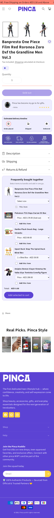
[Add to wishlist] (49, 41)
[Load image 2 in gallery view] (27, 29)
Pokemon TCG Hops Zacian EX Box (30, 213)
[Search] (43, 8)
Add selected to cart (18, 295)
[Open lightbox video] (6, 344)
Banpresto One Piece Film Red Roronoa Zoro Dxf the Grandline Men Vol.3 (31, 193)
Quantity (6, 74)
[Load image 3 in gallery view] (43, 29)
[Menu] (3, 8)
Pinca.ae (23, 512)
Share (7, 313)
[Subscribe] (48, 474)
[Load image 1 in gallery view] (10, 29)
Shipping (19, 62)
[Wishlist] (10, 8)
